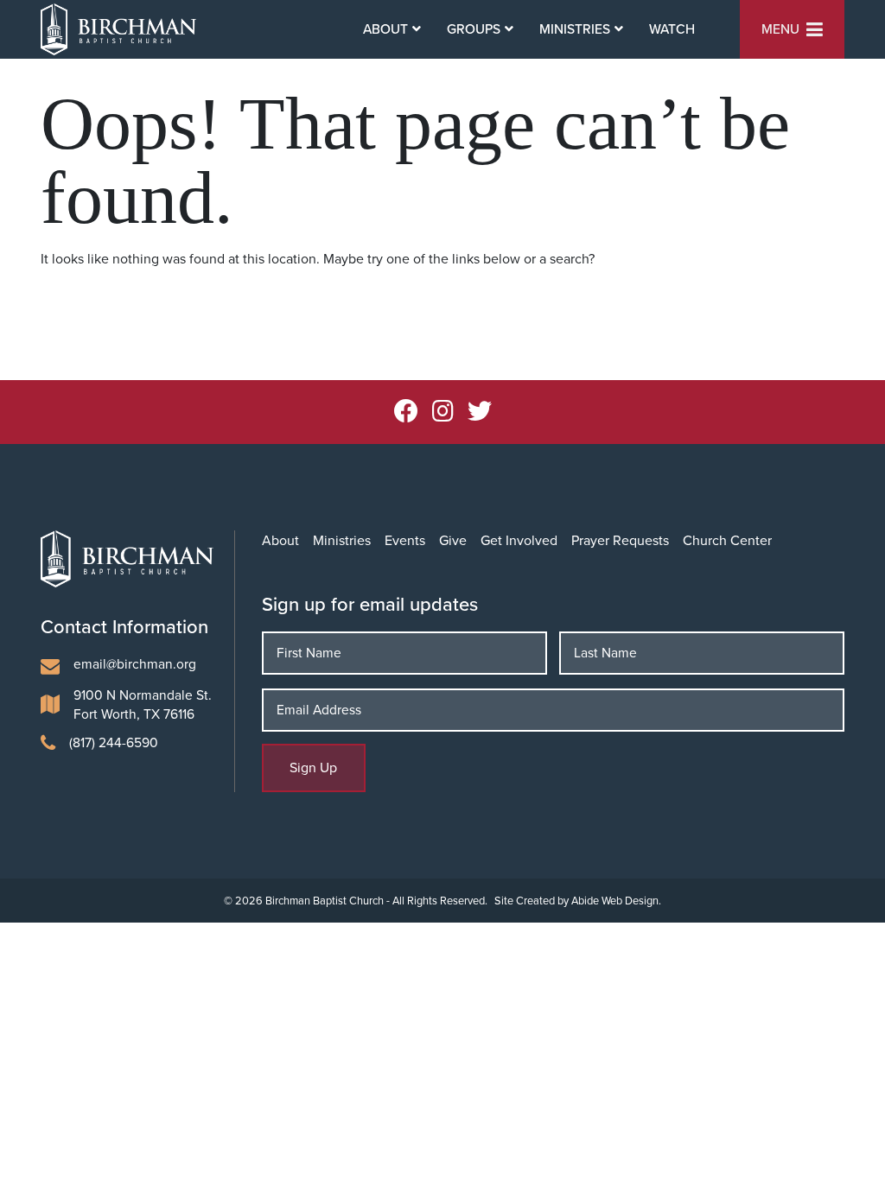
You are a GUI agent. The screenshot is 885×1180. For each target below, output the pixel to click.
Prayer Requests (620, 540)
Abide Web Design (615, 900)
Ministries (342, 540)
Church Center (727, 540)
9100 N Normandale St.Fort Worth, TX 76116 (142, 704)
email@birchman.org (134, 664)
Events (405, 540)
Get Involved (519, 540)
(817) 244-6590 (113, 742)
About (280, 540)
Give (453, 540)
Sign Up (313, 767)
